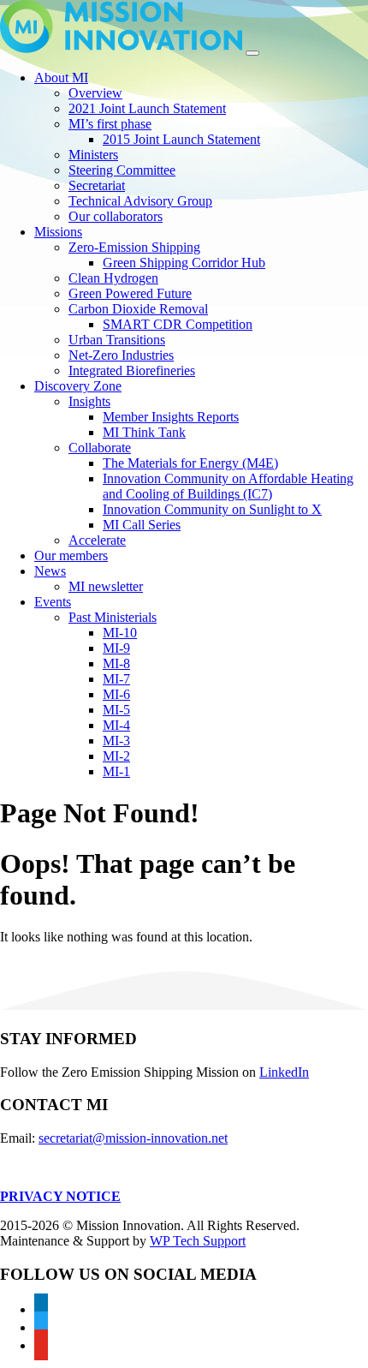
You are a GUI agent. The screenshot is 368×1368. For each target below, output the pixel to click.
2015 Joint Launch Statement (181, 139)
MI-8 (116, 663)
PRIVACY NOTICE (60, 1196)
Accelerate (97, 540)
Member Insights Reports (171, 416)
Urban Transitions (116, 339)
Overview (95, 93)
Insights (89, 401)
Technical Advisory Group (140, 201)
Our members (71, 555)
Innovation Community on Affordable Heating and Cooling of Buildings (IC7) (228, 486)
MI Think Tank (144, 432)
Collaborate (99, 447)
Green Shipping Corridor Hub (184, 262)
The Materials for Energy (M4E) (190, 463)
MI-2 (116, 756)
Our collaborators (115, 216)
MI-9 (116, 648)
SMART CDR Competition (177, 324)
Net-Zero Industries (121, 355)
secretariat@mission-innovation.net (133, 1138)
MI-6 (116, 694)
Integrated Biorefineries (131, 370)
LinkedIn (284, 1072)
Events (52, 601)
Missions (58, 231)
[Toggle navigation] (252, 53)
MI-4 (116, 725)
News (50, 571)
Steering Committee (121, 170)
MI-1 (116, 771)
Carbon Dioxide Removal (138, 309)
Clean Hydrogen (113, 278)
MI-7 (116, 679)
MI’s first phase (109, 123)
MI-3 (116, 740)
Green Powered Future (130, 293)
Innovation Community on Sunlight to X (212, 509)
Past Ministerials (112, 617)
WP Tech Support (198, 1241)
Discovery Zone (78, 386)
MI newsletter (105, 586)
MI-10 (120, 632)
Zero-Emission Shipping (134, 247)
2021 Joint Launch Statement (147, 108)
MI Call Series (142, 524)
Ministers (93, 154)
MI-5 (116, 709)
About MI (61, 77)
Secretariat (96, 185)
